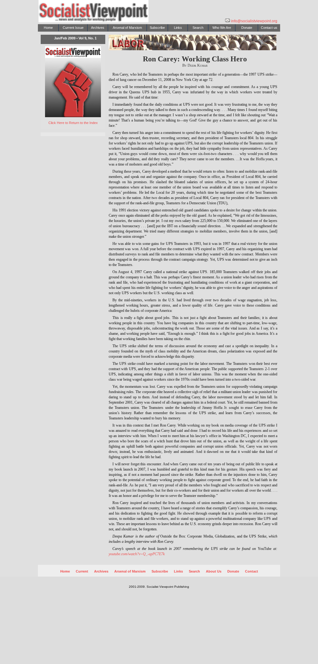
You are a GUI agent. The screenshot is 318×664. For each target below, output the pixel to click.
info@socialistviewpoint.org (253, 21)
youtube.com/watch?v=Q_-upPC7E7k (137, 554)
